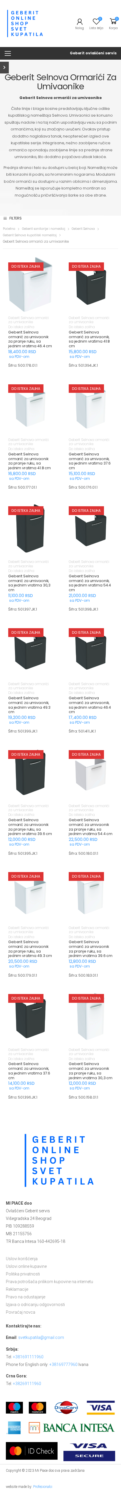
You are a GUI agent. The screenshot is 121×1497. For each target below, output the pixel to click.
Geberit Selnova (83, 229)
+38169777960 (63, 1364)
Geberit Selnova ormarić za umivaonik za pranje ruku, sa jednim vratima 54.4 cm (90, 826)
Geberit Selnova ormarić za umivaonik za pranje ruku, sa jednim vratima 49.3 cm (30, 948)
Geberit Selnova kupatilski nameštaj (30, 235)
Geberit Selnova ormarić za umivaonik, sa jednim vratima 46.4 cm (90, 704)
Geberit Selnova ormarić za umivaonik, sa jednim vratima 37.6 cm (90, 461)
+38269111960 (27, 1383)
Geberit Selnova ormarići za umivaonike (28, 320)
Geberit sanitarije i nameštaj (43, 229)
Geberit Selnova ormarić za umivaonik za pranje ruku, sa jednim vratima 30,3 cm (90, 1070)
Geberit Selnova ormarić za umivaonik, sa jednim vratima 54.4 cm (90, 583)
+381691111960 (28, 1356)
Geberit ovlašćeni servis (93, 53)
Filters (15, 218)
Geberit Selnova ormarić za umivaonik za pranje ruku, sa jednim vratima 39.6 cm (30, 826)
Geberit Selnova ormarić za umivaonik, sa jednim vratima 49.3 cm (29, 704)
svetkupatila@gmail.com (41, 1337)
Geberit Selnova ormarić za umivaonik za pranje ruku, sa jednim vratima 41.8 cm (29, 461)
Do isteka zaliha (21, 327)
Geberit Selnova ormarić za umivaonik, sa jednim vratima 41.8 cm (89, 339)
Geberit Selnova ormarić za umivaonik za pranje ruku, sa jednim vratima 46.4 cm (30, 339)
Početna (9, 229)
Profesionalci (42, 1487)
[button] (30, 306)
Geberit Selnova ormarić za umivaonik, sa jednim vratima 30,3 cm (29, 583)
